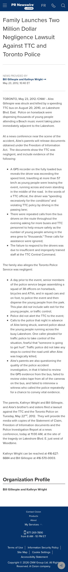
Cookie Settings (41, 552)
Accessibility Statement (34, 557)
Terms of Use (15, 548)
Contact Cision (33, 511)
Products (33, 516)
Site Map (22, 552)
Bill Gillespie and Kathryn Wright (25, 489)
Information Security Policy (43, 548)
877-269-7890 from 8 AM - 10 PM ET (33, 534)
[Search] (63, 5)
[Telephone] (53, 5)
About (33, 520)
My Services (32, 525)
